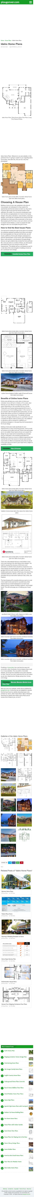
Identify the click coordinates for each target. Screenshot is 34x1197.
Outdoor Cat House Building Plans (13, 1112)
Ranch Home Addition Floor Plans (14, 1088)
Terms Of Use (22, 1188)
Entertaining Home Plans (11, 1063)
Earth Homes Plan (9, 1051)
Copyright (16, 1188)
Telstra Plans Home (7, 914)
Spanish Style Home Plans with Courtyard (16, 1106)
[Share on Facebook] (14, 862)
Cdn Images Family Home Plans (13, 1069)
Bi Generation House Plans (9, 981)
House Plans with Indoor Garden (13, 1124)
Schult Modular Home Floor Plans (13, 1094)
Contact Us (10, 1188)
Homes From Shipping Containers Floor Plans (14, 1004)
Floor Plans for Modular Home (12, 1161)
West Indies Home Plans (11, 1168)
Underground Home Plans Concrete (14, 1081)
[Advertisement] (17, 23)
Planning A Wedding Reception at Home (13, 936)
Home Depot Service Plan (9, 959)
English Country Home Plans (12, 1075)
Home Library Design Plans (12, 1143)
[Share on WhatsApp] (17, 862)
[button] (30, 2)
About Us (29, 1188)
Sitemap (5, 1188)
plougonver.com (10, 2)
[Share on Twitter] (10, 862)
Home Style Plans (9, 1100)
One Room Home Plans (10, 1118)
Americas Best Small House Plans (13, 1155)
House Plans (5, 46)
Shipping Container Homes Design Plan (15, 1057)
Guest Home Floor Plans (11, 1131)
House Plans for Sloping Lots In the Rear (15, 1137)
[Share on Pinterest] (21, 862)
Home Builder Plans (10, 1149)
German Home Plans (7, 891)
